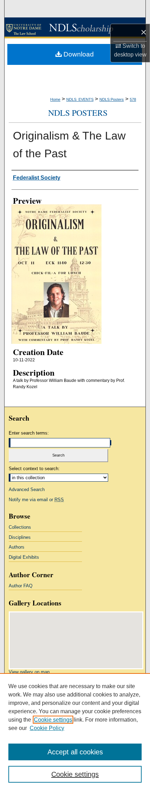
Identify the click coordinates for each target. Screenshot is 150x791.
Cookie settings (53, 720)
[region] (75, 732)
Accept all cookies (75, 752)
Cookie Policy (47, 728)
